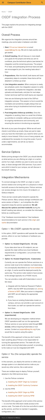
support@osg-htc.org (12, 50)
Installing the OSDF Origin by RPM (21, 392)
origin (34, 220)
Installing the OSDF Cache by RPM (21, 396)
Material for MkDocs (14, 418)
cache (4, 222)
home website (35, 267)
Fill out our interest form (18, 47)
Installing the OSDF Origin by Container (22, 382)
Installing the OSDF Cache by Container (23, 385)
